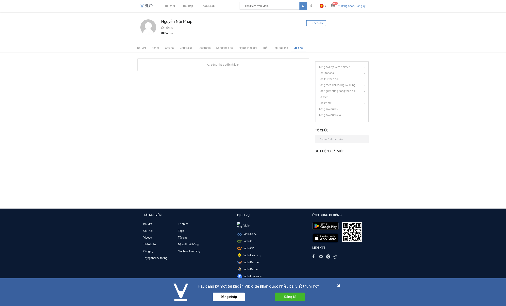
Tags (181, 230)
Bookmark (204, 47)
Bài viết (141, 47)
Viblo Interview (253, 276)
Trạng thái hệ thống (155, 258)
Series (156, 47)
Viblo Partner (252, 262)
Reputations (280, 47)
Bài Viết (170, 6)
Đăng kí (290, 297)
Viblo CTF (249, 241)
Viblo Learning (252, 255)
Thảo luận (149, 244)
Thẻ (264, 47)
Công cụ (148, 251)
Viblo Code (250, 234)
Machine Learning (189, 251)
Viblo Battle (251, 269)
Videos (147, 237)
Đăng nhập (229, 297)
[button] (323, 6)
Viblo (247, 225)
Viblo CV (249, 248)
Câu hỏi (169, 47)
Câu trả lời (186, 47)
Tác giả (182, 237)
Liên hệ (298, 47)
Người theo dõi (248, 47)
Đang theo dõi (224, 47)
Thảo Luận (208, 6)
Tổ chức (183, 224)
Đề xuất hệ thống (188, 244)
